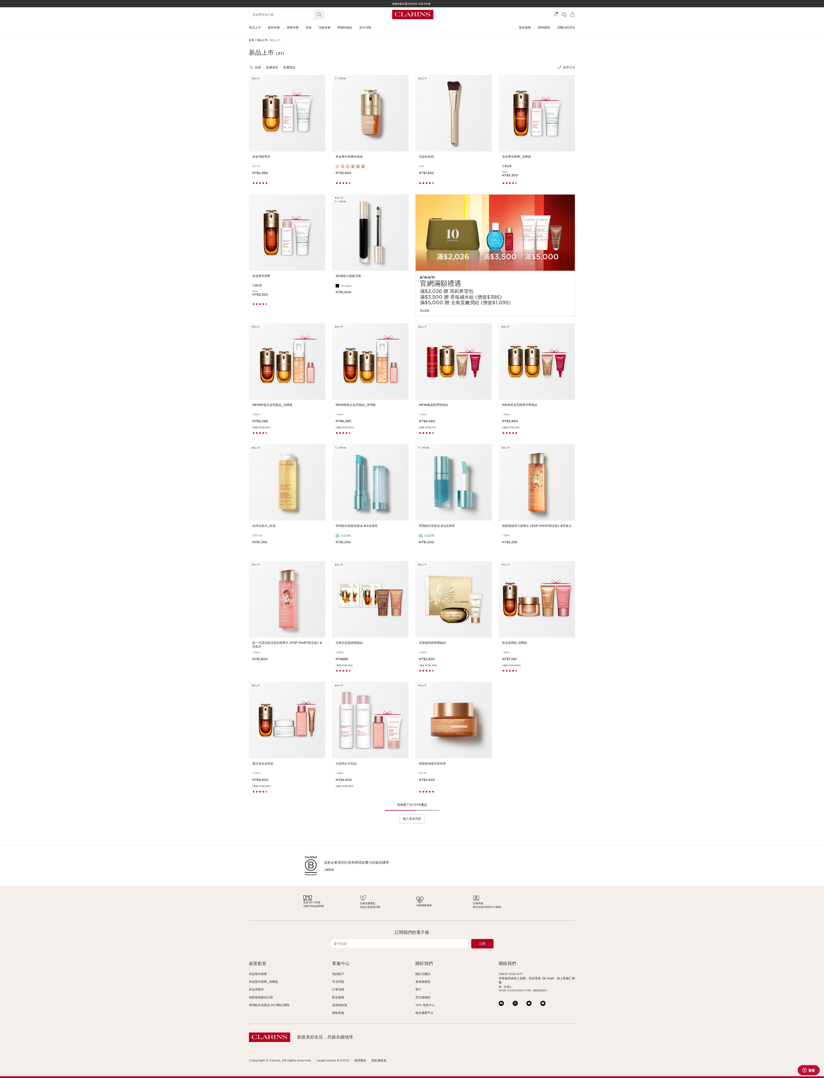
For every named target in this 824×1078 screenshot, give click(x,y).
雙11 (418, 989)
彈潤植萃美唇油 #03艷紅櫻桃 (269, 1005)
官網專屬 (478, 903)
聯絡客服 (338, 1012)
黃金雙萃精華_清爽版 (263, 981)
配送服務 (338, 997)
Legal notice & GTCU (333, 1060)
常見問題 (338, 981)
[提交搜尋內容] (319, 14)
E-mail (549, 978)
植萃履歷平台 (424, 1012)
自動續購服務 (424, 905)
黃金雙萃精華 (258, 974)
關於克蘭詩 (422, 974)
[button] (287, 963)
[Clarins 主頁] (413, 14)
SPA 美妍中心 (425, 1005)
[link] (495, 255)
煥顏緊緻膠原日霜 (261, 997)
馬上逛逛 (424, 310)
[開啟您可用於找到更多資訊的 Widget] (808, 1070)
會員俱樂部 (422, 981)
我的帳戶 (338, 974)
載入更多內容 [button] (412, 818)
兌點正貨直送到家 (370, 907)
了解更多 (329, 869)
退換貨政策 (339, 1005)
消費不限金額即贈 (313, 906)
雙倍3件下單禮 (311, 902)
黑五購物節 (422, 997)
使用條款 (360, 1060)
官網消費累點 (367, 903)
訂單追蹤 (338, 989)
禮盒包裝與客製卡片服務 (487, 907)
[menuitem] (555, 14)
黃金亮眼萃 (256, 989)
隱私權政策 (378, 1060)
